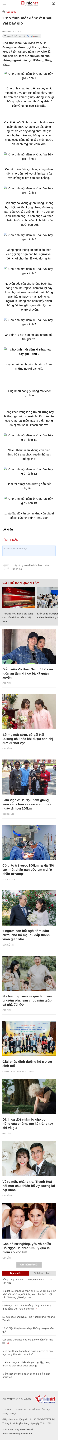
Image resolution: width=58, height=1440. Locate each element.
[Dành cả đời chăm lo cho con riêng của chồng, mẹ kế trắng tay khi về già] (29, 1096)
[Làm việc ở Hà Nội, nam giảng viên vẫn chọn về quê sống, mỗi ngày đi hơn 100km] (29, 777)
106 (7, 1342)
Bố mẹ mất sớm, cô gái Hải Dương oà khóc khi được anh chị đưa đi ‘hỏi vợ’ (27, 739)
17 (35, 1308)
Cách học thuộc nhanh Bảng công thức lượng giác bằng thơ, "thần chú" (27, 1307)
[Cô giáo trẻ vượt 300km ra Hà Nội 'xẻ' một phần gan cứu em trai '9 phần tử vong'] (29, 842)
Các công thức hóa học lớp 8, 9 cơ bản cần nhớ (27, 1339)
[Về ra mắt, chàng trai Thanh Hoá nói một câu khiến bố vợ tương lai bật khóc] (29, 1158)
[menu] (4, 3)
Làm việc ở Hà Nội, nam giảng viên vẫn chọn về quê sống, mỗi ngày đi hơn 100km (26, 804)
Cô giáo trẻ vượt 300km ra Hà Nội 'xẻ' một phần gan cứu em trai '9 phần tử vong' (28, 870)
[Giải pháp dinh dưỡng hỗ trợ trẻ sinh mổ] (29, 1038)
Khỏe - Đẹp (8, 879)
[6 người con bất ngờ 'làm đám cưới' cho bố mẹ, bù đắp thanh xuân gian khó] (29, 908)
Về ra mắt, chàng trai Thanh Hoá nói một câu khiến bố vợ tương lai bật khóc (28, 1186)
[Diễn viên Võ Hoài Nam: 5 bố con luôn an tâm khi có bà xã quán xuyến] (29, 646)
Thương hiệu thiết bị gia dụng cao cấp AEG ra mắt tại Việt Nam (17, 617)
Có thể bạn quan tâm (20, 582)
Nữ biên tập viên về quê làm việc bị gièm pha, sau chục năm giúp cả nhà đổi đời (27, 1000)
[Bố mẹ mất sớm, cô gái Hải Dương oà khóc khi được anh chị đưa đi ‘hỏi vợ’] (29, 711)
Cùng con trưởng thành (18, 1071)
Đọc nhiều (15, 1273)
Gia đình (11, 12)
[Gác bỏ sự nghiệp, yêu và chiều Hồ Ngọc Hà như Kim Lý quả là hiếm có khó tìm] (29, 1221)
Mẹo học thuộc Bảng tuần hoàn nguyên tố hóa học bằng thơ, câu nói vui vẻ (27, 1352)
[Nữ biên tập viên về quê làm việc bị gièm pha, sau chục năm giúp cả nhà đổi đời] (29, 973)
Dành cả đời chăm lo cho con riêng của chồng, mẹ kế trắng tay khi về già (27, 1124)
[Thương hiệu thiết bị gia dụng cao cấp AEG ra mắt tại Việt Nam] (18, 597)
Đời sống (8, 814)
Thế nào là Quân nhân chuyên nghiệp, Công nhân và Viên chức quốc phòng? (26, 1364)
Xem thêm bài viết (29, 1265)
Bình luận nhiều (42, 1273)
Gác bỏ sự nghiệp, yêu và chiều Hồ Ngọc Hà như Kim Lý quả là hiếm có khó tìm (26, 1248)
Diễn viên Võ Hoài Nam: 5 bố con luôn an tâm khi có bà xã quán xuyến (27, 673)
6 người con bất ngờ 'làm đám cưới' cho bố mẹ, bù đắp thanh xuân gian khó (26, 935)
